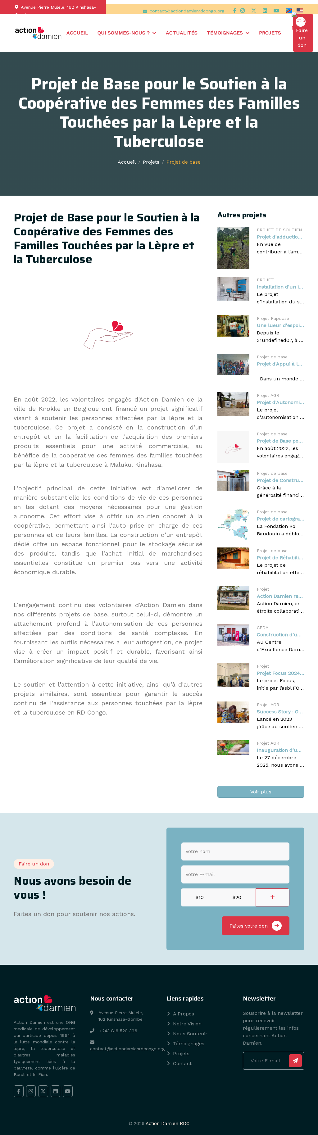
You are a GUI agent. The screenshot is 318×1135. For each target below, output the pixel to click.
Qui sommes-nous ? (124, 33)
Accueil (77, 33)
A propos (183, 1014)
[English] (300, 11)
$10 (200, 897)
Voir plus (260, 792)
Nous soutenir (190, 1034)
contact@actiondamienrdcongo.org (187, 10)
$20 (237, 897)
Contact (182, 1063)
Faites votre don (249, 926)
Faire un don (302, 37)
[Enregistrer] (295, 1060)
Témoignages (225, 33)
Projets (270, 33)
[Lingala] (290, 11)
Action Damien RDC (167, 1123)
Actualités (182, 33)
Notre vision (187, 1024)
